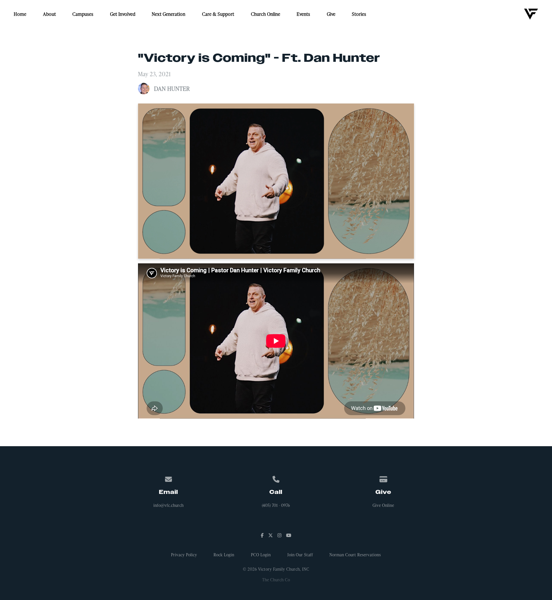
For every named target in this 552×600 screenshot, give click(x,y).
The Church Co (276, 579)
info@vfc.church (169, 505)
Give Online (383, 505)
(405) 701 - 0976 (276, 505)
